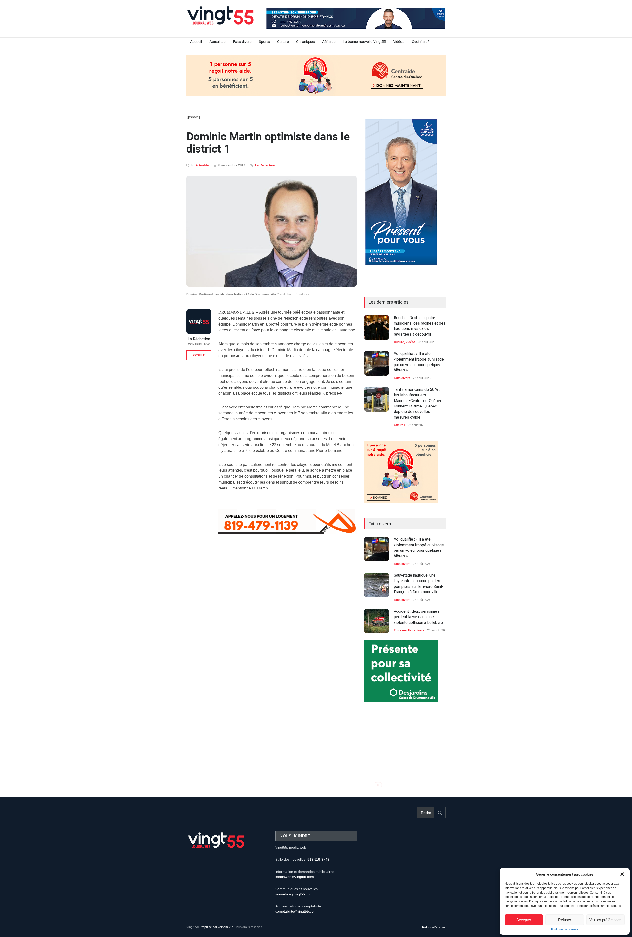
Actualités (217, 42)
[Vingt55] (221, 21)
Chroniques (305, 42)
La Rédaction (265, 165)
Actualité (202, 165)
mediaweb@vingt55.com (294, 877)
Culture (283, 42)
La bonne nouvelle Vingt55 (364, 42)
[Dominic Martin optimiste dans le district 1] (271, 231)
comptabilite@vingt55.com (295, 911)
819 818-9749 (318, 859)
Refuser (564, 920)
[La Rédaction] (198, 321)
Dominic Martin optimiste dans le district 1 (268, 142)
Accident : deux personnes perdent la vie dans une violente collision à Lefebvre (418, 617)
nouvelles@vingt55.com (294, 894)
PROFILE (199, 355)
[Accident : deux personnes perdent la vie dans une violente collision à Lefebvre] (376, 621)
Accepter (523, 920)
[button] (622, 874)
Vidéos (398, 42)
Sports (264, 42)
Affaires (329, 42)
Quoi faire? (421, 42)
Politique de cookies (564, 929)
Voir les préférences (605, 920)
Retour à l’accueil (434, 927)
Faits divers (242, 42)
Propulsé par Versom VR (216, 927)
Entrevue (400, 630)
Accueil (196, 42)
